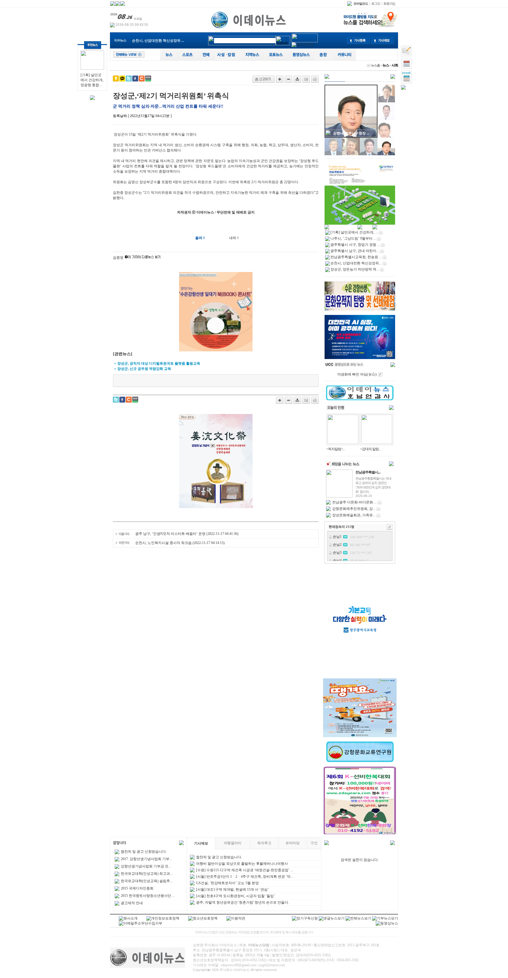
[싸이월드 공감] (142, 78)
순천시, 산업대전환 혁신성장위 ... (158, 41)
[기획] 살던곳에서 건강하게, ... (354, 232)
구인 (313, 843)
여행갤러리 (232, 843)
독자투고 (264, 843)
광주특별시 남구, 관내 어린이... (354, 251)
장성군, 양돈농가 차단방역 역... (354, 269)
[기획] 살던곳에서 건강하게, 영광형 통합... (92, 80)
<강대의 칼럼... (370, 449)
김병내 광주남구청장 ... (351, 133)
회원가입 (389, 3)
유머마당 (292, 843)
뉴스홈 (375, 65)
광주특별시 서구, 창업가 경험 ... (355, 245)
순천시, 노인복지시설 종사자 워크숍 (164, 543)
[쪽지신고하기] (264, 79)
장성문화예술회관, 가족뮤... (353, 515)
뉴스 (385, 65)
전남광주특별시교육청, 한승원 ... (356, 257)
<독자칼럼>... (335, 449)
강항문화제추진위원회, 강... (353, 509)
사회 (395, 65)
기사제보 (201, 843)
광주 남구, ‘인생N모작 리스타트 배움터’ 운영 (170, 534)
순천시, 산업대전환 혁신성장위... (356, 263)
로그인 (375, 3)
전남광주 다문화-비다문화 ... (354, 502)
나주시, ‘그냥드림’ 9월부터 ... (353, 238)
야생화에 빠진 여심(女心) (357, 374)
